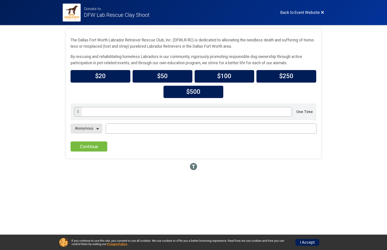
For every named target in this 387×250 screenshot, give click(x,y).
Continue (89, 146)
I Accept (307, 242)
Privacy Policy (117, 244)
